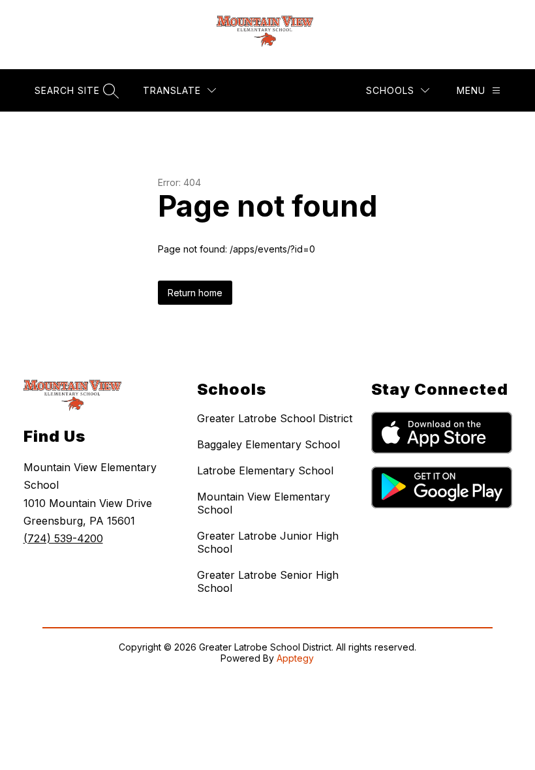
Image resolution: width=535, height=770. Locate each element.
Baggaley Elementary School (268, 444)
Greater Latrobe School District (274, 418)
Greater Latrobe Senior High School (268, 581)
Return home (195, 292)
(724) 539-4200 (63, 538)
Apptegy (295, 658)
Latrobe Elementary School (265, 470)
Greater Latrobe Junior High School (268, 542)
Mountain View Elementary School (263, 503)
